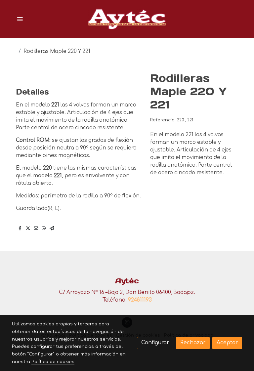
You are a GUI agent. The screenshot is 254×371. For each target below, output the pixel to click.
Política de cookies (52, 361)
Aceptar (227, 343)
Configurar (155, 343)
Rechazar (192, 343)
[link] (127, 19)
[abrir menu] (19, 19)
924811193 (140, 300)
